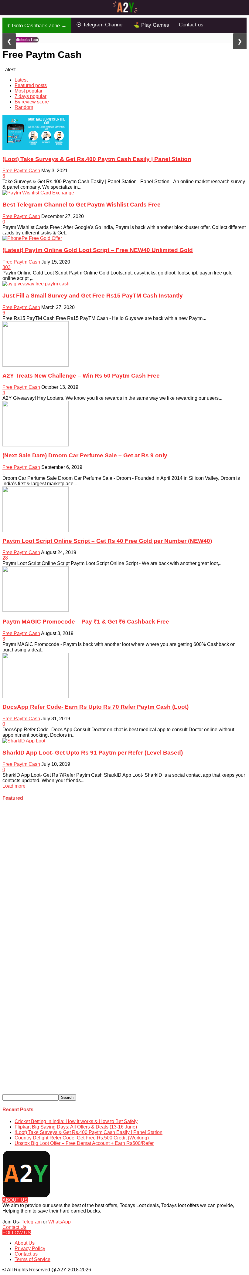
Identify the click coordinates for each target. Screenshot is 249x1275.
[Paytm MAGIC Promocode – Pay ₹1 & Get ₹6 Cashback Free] (35, 588)
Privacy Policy (30, 1248)
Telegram (32, 1221)
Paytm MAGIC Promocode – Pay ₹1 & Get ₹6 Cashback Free (85, 621)
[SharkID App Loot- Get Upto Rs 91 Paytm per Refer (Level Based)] (23, 740)
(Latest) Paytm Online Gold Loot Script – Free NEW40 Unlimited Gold (97, 250)
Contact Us (14, 1227)
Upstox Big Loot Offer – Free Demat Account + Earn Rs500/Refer (84, 1143)
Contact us (191, 25)
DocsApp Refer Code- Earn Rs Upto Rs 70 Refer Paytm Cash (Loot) (95, 707)
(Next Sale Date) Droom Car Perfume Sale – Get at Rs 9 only (84, 455)
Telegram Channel (100, 25)
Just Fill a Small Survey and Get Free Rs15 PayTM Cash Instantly (92, 295)
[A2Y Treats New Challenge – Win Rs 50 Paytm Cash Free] (35, 343)
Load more (14, 786)
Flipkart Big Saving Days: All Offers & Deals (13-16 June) (76, 1126)
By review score (32, 101)
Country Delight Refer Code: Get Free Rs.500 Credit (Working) (82, 1137)
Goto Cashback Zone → (37, 26)
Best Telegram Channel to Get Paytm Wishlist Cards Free (81, 204)
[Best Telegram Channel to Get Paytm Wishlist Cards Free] (38, 192)
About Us (25, 1243)
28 (5, 557)
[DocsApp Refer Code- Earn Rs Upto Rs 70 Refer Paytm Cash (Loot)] (35, 675)
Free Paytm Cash (21, 170)
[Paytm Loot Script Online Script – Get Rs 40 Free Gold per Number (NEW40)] (35, 508)
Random (24, 107)
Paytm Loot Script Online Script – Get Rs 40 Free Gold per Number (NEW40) (107, 541)
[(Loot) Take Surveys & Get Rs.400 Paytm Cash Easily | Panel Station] (35, 132)
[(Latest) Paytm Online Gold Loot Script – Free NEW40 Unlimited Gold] (32, 238)
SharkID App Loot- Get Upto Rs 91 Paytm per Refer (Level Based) (92, 752)
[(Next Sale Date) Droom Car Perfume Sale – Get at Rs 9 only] (35, 423)
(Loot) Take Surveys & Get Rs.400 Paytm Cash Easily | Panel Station (96, 159)
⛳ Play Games (151, 25)
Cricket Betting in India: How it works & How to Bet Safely (76, 1121)
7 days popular (30, 96)
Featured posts (31, 85)
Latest (21, 79)
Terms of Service (32, 1259)
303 (6, 267)
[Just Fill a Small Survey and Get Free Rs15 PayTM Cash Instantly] (36, 283)
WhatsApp (59, 1221)
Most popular (29, 90)
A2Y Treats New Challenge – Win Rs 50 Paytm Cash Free (81, 375)
